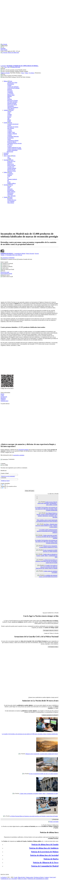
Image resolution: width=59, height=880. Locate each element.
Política (6, 172)
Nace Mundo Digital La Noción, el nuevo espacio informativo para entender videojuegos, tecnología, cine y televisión (47, 515)
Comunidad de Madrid (12, 140)
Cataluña (9, 135)
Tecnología (10, 194)
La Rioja (9, 146)
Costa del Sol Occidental (13, 88)
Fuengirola (10, 90)
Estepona (9, 89)
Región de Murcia (11, 142)
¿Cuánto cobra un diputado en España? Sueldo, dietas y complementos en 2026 (46, 556)
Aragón (9, 125)
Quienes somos (29, 877)
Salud (8, 187)
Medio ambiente (11, 191)
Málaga (6, 81)
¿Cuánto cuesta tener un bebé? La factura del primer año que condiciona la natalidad (46, 537)
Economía (6, 153)
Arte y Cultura (7, 155)
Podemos (9, 175)
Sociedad (6, 184)
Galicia (9, 139)
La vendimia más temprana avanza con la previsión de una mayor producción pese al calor (48, 577)
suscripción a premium (18, 455)
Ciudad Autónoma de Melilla (14, 148)
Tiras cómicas (10, 202)
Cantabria (9, 131)
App (8, 67)
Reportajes (10, 198)
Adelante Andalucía (12, 179)
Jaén (8, 118)
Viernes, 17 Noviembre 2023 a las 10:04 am (11, 255)
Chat (2, 67)
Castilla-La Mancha (12, 133)
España (6, 122)
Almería (9, 111)
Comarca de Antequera (13, 86)
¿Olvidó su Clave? (5, 480)
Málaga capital (10, 95)
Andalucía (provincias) (12, 124)
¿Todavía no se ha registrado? (8, 476)
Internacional (10, 151)
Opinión (6, 197)
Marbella (9, 96)
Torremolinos (10, 106)
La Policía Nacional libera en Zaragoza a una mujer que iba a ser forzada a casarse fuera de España (46, 561)
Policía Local (10, 164)
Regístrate (3, 48)
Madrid (2, 394)
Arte (8, 157)
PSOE (8, 182)
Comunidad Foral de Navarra (14, 143)
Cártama (9, 85)
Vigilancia (3, 399)
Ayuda (15, 877)
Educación (10, 189)
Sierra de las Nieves (12, 104)
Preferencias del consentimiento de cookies (38, 878)
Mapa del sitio (21, 877)
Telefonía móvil (4, 401)
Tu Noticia (31, 73)
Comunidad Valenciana (13, 136)
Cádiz (8, 113)
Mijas (8, 97)
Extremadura (10, 137)
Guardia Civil (10, 166)
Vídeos (26, 73)
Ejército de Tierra (11, 171)
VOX (8, 176)
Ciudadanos (10, 173)
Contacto (46, 877)
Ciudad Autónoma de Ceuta (14, 147)
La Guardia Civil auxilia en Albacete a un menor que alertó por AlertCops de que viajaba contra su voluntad (46, 567)
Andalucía (6, 110)
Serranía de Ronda (11, 103)
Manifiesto (3, 398)
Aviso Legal (52, 877)
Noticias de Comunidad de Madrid (44, 866)
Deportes (6, 154)
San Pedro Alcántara (15, 73)
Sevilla (9, 121)
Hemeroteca (38, 73)
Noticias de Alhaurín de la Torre (45, 863)
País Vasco (10, 144)
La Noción (3, 65)
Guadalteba (10, 92)
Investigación (10, 190)
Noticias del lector (11, 200)
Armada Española (11, 168)
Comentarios (11, 257)
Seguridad (6, 160)
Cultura (9, 158)
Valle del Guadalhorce (12, 107)
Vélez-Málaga (10, 108)
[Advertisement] (29, 11)
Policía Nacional (11, 165)
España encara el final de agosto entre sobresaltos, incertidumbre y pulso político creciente (47, 503)
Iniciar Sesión (4, 49)
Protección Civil (11, 161)
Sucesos (9, 186)
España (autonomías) (12, 150)
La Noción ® (4, 877)
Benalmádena (10, 84)
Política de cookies (22, 878)
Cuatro (2, 395)
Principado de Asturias (12, 126)
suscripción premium (23, 449)
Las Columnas (10, 201)
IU (8, 178)
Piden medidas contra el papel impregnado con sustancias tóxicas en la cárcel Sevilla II (46, 520)
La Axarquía (10, 93)
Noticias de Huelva (51, 859)
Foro (5, 67)
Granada (9, 115)
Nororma (9, 99)
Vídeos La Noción (5, 73)
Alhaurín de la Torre (12, 82)
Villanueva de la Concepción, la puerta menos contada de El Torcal (48, 546)
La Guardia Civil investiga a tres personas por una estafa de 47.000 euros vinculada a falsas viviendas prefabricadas (46, 509)
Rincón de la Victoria (12, 100)
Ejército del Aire (11, 169)
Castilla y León (11, 132)
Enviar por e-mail (5, 272)
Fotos (22, 73)
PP (8, 180)
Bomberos (9, 162)
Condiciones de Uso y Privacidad (9, 878)
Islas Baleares (10, 128)
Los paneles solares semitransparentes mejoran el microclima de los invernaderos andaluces (47, 531)
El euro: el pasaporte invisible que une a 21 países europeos (50, 550)
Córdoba (9, 114)
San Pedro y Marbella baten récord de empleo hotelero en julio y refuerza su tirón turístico (46, 526)
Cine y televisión (11, 195)
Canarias (9, 129)
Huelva (9, 117)
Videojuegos (10, 193)
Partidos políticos (11, 183)
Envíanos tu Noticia (39, 877)
